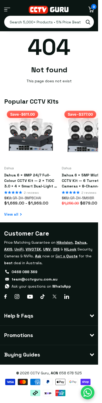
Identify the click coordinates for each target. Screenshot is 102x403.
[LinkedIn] (66, 296)
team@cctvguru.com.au (35, 279)
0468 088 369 (24, 271)
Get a (66, 256)
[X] (54, 296)
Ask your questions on (41, 286)
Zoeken (88, 22)
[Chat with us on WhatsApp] (87, 392)
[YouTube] (30, 297)
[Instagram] (17, 296)
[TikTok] (43, 296)
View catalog (7, 9)
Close (49, 315)
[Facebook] (5, 296)
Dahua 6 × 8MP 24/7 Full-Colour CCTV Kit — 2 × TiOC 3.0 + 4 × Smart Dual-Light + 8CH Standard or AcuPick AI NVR (30, 181)
